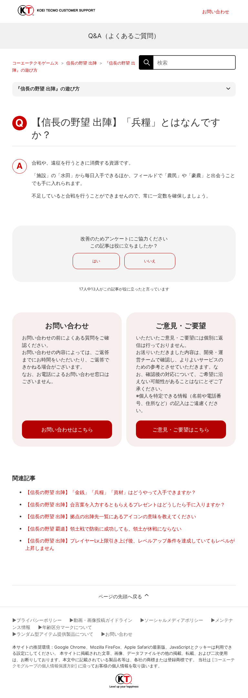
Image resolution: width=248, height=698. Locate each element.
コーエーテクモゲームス (35, 63)
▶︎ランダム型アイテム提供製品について (52, 634)
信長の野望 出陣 (81, 63)
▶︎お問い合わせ (116, 634)
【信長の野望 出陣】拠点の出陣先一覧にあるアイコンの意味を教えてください (110, 516)
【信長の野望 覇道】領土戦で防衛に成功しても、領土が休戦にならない (103, 529)
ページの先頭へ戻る (120, 596)
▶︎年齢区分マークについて (65, 627)
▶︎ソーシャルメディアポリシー (171, 620)
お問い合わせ (215, 11)
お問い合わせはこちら (67, 429)
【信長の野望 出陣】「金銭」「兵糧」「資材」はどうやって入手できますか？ (110, 492)
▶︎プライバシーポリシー (37, 620)
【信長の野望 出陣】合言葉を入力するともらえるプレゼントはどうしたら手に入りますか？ (125, 504)
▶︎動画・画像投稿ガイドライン (100, 620)
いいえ (150, 260)
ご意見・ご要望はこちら (180, 429)
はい (96, 260)
